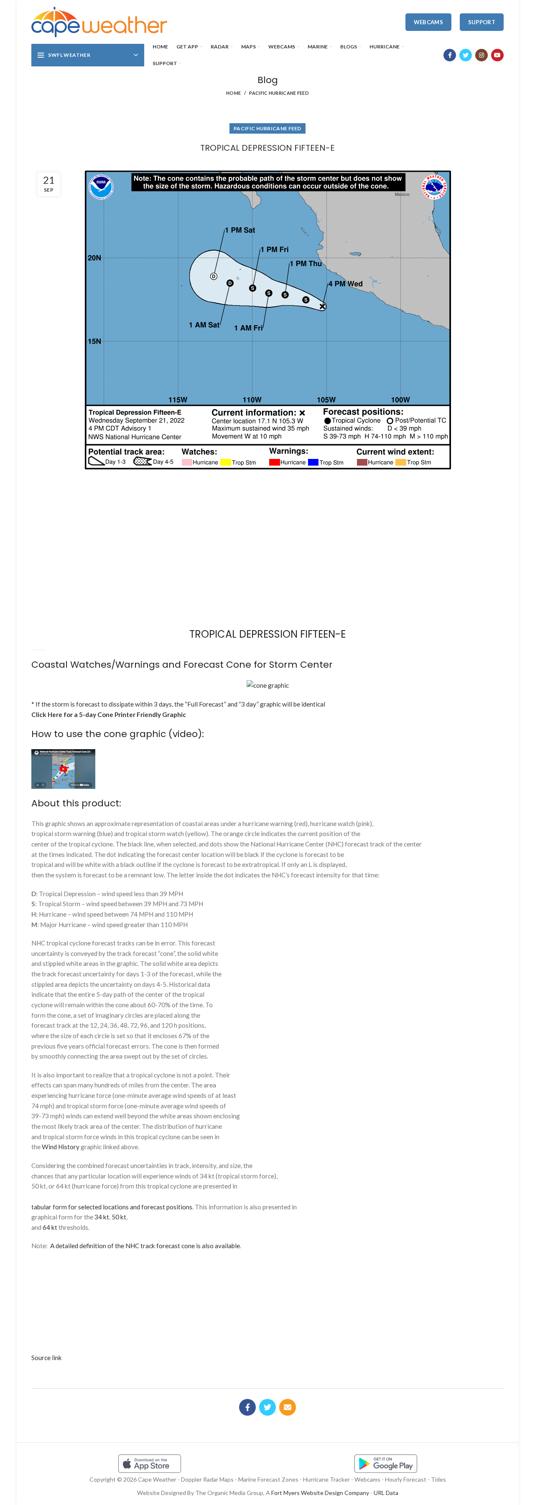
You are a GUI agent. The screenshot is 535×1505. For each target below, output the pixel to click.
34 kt (101, 1217)
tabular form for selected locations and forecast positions (111, 1207)
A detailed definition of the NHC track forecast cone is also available (145, 1245)
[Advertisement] (267, 505)
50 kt (119, 1217)
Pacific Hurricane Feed (279, 93)
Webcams (428, 22)
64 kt (50, 1227)
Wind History (60, 1146)
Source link (46, 1357)
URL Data (386, 1492)
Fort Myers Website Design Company (320, 1492)
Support (481, 22)
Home (233, 93)
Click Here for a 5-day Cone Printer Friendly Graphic (108, 714)
